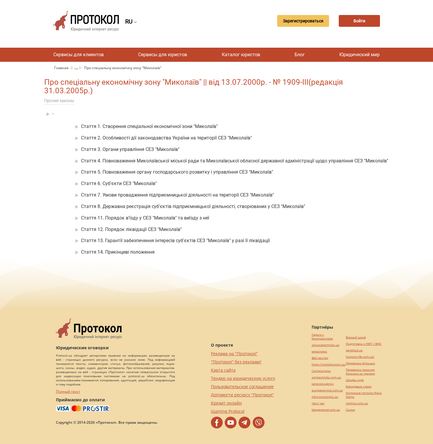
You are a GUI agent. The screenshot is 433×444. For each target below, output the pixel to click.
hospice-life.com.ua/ (360, 357)
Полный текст (68, 391)
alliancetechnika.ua (325, 345)
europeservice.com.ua (327, 390)
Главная (62, 67)
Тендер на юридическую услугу (243, 378)
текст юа (318, 403)
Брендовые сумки (358, 386)
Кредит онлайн (226, 403)
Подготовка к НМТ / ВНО (363, 344)
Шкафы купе (355, 380)
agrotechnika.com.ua (326, 377)
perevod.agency (323, 384)
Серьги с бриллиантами (322, 336)
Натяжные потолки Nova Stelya (364, 395)
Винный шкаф (356, 337)
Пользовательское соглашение (242, 386)
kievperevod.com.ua (326, 410)
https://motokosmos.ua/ (329, 364)
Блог (300, 54)
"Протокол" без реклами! (236, 362)
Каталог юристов (241, 54)
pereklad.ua (354, 350)
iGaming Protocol (227, 411)
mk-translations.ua (325, 397)
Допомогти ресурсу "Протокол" (242, 395)
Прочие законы (59, 100)
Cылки (350, 410)
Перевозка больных (360, 363)
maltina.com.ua (357, 403)
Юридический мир (359, 54)
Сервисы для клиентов (78, 54)
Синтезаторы (321, 371)
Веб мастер (320, 358)
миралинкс (319, 351)
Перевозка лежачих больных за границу (360, 371)
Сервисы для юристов (162, 54)
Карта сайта (223, 370)
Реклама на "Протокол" (234, 353)
